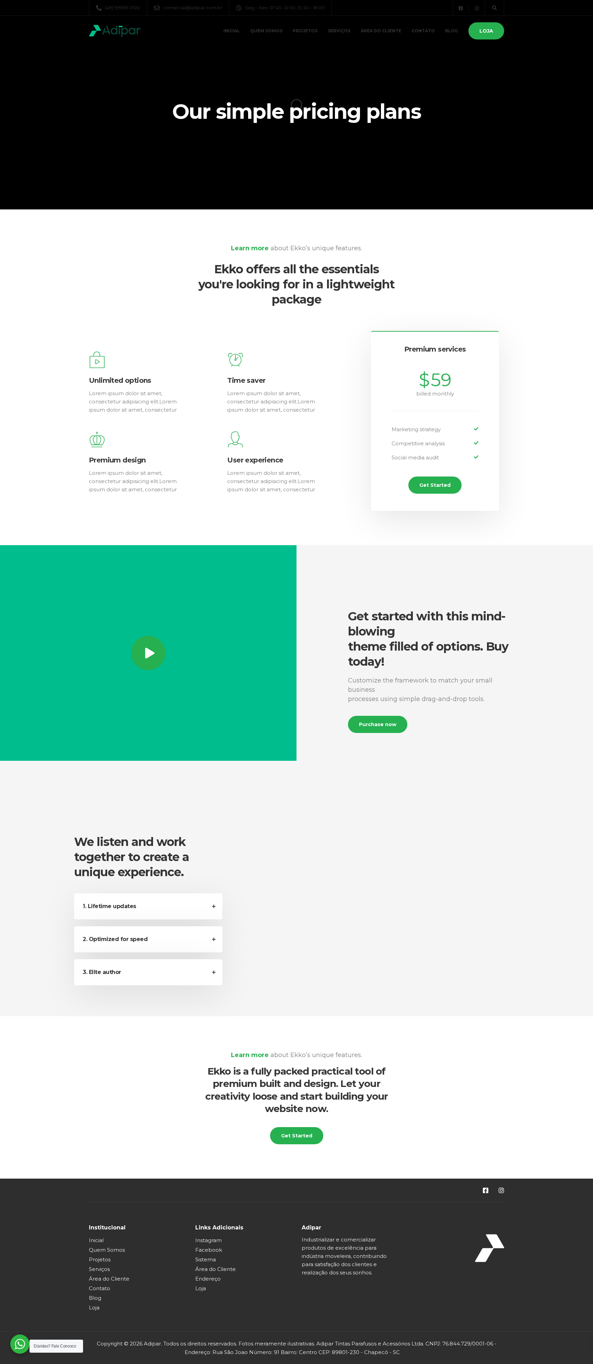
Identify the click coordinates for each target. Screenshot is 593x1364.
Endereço (208, 1278)
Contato (423, 30)
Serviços (339, 30)
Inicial (231, 30)
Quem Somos (266, 30)
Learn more (250, 248)
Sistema (205, 1259)
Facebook (208, 1250)
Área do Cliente (381, 30)
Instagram (208, 1240)
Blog (451, 30)
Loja (486, 31)
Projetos (305, 30)
